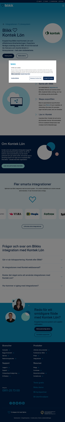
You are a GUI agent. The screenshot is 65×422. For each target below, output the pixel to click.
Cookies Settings (15, 78)
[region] (32, 71)
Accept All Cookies (48, 78)
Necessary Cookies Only (35, 78)
